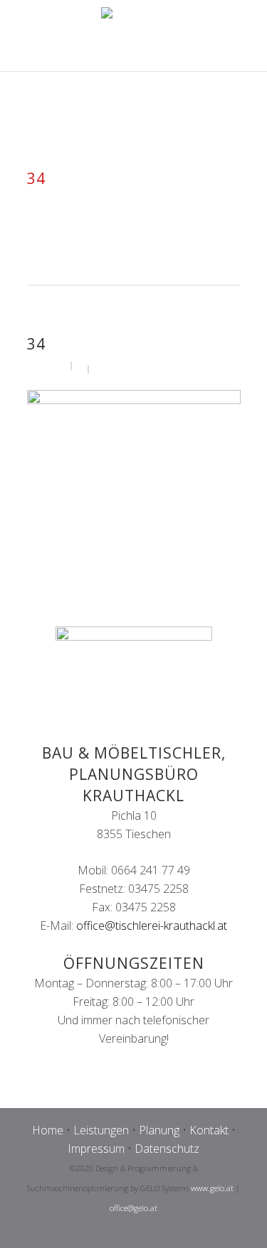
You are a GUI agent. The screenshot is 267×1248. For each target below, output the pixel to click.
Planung (159, 1130)
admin (51, 364)
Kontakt (209, 1130)
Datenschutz (167, 1148)
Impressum (96, 1148)
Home (47, 1130)
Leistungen (101, 1130)
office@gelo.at (133, 1208)
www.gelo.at (212, 1188)
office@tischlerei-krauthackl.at (151, 925)
